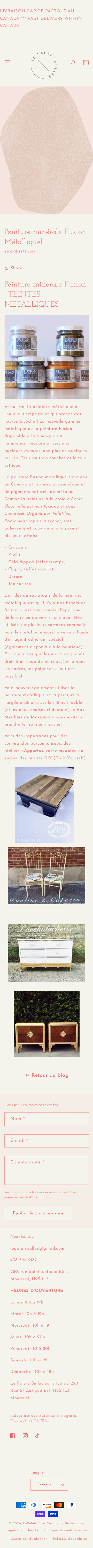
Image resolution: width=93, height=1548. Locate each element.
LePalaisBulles (34, 1523)
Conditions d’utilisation (29, 1539)
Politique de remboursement (66, 1530)
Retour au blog (50, 1075)
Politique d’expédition (70, 1539)
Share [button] (16, 268)
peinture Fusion (56, 429)
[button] (7, 62)
